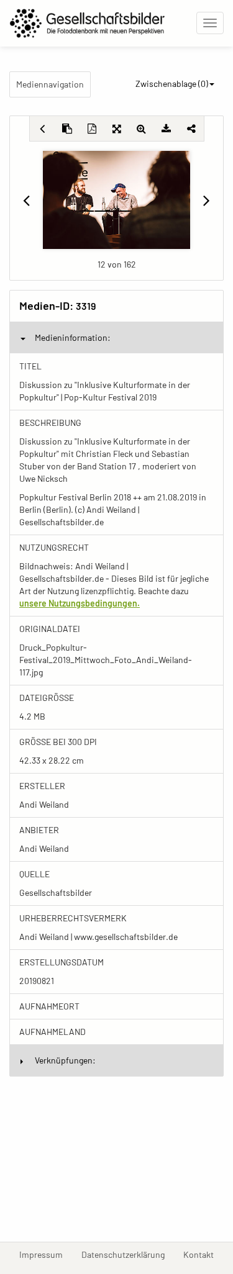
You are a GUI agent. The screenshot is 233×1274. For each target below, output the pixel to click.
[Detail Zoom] (141, 128)
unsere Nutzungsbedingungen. (79, 603)
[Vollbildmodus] (116, 128)
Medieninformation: (73, 337)
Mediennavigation (50, 84)
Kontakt (203, 1254)
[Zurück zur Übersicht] (42, 128)
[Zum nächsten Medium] (206, 199)
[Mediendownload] (166, 128)
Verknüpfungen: (65, 1060)
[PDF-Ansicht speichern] (92, 128)
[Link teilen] (191, 128)
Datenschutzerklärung (127, 1254)
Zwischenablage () (171, 83)
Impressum (45, 1254)
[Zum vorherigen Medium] (26, 199)
